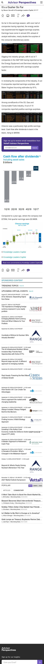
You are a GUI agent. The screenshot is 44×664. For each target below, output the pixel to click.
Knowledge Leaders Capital (24, 10)
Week (30, 485)
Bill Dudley (6, 497)
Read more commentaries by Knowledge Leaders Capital (22, 263)
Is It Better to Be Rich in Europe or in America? (21, 513)
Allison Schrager (7, 515)
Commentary (19, 490)
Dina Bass (6, 509)
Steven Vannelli (8, 10)
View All (21, 286)
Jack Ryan (6, 522)
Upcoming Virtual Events (15, 291)
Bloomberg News (15, 497)
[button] (2, 15)
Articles (6, 490)
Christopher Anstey (8, 503)
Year (40, 485)
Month (35, 485)
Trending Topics (10, 286)
